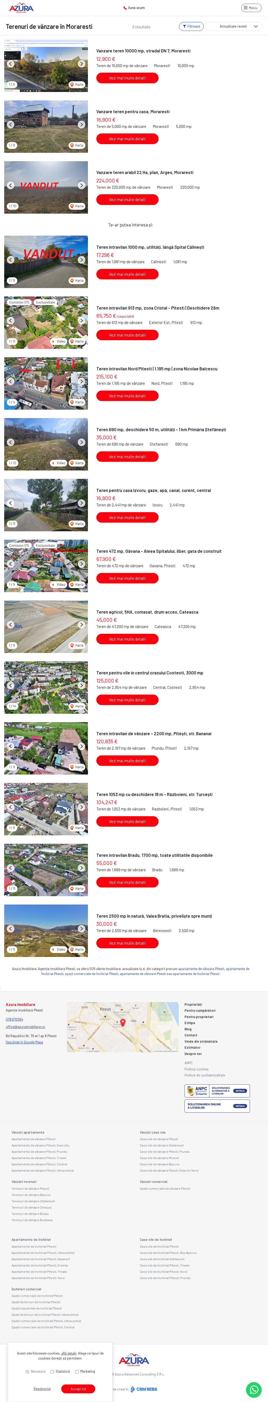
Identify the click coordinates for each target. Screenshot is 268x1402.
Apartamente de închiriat (31, 1239)
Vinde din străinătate (201, 1041)
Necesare (38, 1371)
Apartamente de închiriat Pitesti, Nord (38, 1278)
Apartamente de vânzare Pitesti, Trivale (39, 1158)
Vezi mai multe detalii (127, 77)
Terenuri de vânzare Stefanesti (33, 1201)
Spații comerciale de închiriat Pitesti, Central (43, 1327)
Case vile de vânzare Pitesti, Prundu (165, 1151)
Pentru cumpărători (200, 1010)
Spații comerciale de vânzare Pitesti (165, 1188)
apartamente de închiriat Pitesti (196, 974)
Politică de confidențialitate (205, 1075)
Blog (188, 1029)
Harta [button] (79, 84)
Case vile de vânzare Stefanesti (162, 1145)
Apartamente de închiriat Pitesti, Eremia (40, 1265)
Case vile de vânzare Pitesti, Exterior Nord (169, 1170)
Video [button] (60, 341)
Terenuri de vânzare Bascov (31, 1195)
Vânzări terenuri (24, 1181)
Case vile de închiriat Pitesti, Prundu (165, 1278)
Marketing (87, 1371)
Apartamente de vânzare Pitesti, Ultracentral (43, 1170)
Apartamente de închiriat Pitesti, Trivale (39, 1271)
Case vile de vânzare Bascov (160, 1164)
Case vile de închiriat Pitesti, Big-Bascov (168, 1252)
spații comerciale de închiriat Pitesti (91, 974)
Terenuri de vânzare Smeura (32, 1207)
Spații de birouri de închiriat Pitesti (36, 1302)
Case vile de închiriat (156, 1239)
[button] (10, 64)
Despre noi (193, 1054)
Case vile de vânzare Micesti (159, 1158)
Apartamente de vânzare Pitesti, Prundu (39, 1151)
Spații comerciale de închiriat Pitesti (37, 1295)
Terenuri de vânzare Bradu (30, 1213)
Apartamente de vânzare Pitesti (33, 1139)
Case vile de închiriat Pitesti (159, 1246)
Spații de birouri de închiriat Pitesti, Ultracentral (45, 1314)
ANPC (189, 1063)
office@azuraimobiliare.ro (25, 1027)
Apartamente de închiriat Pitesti (34, 1246)
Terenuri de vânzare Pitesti (30, 1188)
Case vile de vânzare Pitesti (159, 1139)
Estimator (192, 1047)
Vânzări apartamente (28, 1132)
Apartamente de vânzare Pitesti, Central (39, 1164)
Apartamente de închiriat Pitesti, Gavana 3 (41, 1259)
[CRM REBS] (143, 1389)
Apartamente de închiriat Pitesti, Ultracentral (43, 1252)
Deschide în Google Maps (24, 1042)
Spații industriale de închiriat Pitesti (37, 1308)
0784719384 (14, 1019)
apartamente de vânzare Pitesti (201, 969)
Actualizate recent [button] (233, 26)
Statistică (63, 1371)
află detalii (68, 1353)
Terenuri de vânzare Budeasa (32, 1220)
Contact (191, 1035)
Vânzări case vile (153, 1132)
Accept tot (78, 1389)
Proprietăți (193, 1004)
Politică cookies (197, 1069)
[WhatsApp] (254, 1390)
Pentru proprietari (199, 1017)
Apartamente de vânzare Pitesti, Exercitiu (41, 1145)
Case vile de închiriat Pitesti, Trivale (164, 1265)
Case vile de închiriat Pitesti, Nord (163, 1271)
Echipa (190, 1023)
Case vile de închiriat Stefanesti (162, 1259)
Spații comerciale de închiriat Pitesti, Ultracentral (46, 1321)
